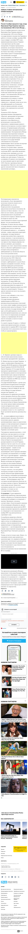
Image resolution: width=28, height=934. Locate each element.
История (16, 901)
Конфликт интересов (18, 893)
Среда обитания (4, 905)
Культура (3, 909)
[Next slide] (26, 5)
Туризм (15, 905)
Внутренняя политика (6, 889)
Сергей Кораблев (9, 21)
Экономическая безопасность (17, 896)
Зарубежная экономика (19, 891)
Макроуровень (4, 893)
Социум (15, 899)
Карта (2, 857)
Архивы (2, 849)
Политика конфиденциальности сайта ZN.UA (9, 929)
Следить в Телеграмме (15, 640)
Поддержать (21, 2)
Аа (14, 2)
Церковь (3, 907)
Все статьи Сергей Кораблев (8, 597)
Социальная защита (18, 889)
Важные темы (4, 5)
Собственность (17, 907)
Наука (2, 901)
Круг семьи (16, 903)
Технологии (3, 903)
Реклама (3, 853)
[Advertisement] (14, 184)
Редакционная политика (6, 855)
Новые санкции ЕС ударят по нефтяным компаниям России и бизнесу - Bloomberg (9, 837)
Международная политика (7, 891)
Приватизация (4, 897)
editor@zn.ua (21, 871)
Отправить (14, 624)
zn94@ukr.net (17, 869)
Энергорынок (4, 895)
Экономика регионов (5, 899)
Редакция (3, 851)
